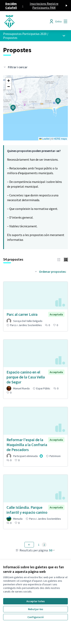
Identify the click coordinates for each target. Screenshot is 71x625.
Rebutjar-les (35, 609)
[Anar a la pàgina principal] (27, 21)
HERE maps (60, 138)
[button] (10, 105)
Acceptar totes (35, 601)
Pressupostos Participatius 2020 (25, 34)
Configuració (35, 617)
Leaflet (46, 138)
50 (50, 550)
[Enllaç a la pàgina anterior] (29, 544)
